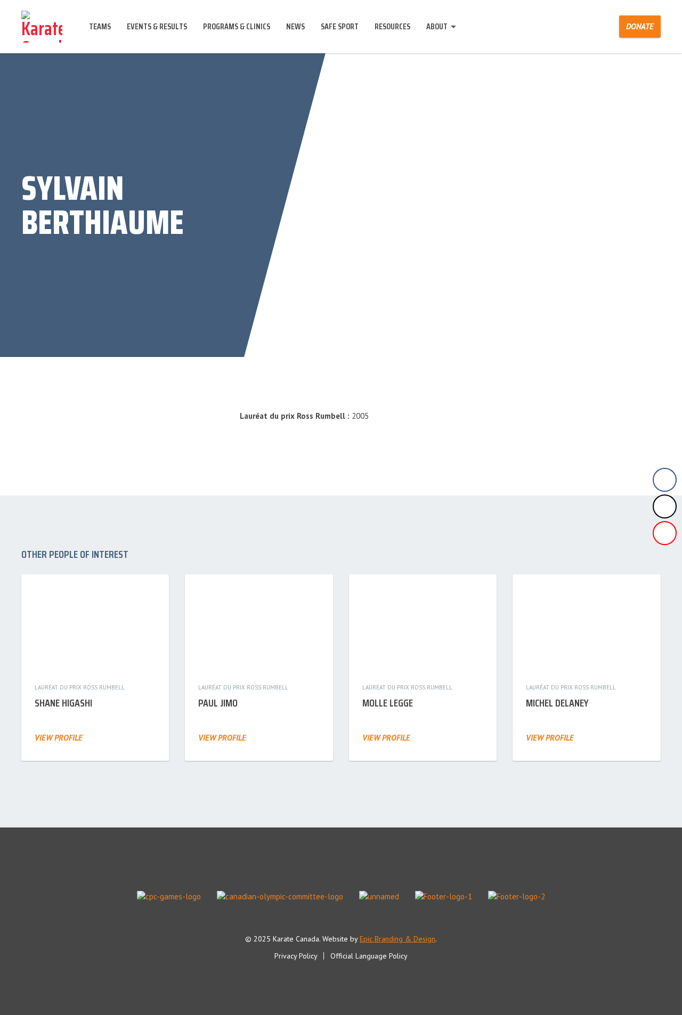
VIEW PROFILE (59, 738)
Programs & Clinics (236, 26)
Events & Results (157, 26)
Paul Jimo (218, 702)
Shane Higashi (63, 702)
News (295, 26)
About (437, 26)
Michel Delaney (557, 702)
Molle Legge (387, 702)
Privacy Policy (296, 956)
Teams (100, 26)
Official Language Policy (369, 956)
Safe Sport (340, 26)
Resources (392, 26)
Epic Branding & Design (397, 939)
